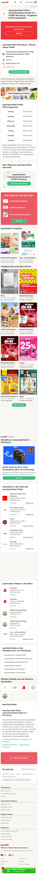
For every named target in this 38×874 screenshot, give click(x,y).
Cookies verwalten (24, 864)
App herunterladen (6, 836)
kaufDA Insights (5, 834)
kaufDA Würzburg (7, 774)
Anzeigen (32, 6)
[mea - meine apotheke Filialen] (14, 687)
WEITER (19, 34)
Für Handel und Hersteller (9, 794)
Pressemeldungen (6, 839)
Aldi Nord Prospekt (6, 818)
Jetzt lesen (19, 478)
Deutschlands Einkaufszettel (9, 831)
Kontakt (21, 861)
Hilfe (2, 859)
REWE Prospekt (5, 810)
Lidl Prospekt (5, 823)
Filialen (18, 774)
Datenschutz (5, 861)
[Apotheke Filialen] (24, 687)
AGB (2, 864)
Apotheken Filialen (28, 774)
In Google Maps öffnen (18, 183)
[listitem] (10, 247)
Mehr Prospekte (19, 405)
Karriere (3, 796)
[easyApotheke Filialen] (5, 687)
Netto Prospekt (5, 820)
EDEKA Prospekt (6, 804)
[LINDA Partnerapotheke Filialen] (5, 695)
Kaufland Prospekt (6, 807)
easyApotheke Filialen (9, 776)
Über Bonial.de (5, 791)
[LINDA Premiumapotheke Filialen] (33, 687)
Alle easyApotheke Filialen (19, 72)
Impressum (22, 859)
